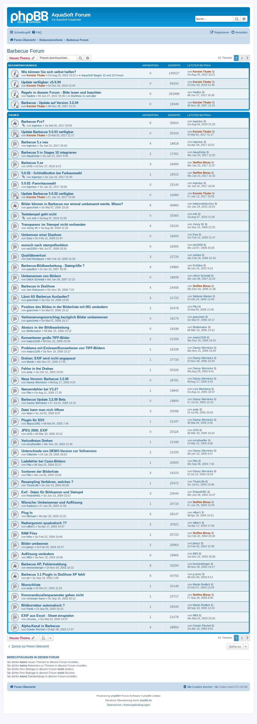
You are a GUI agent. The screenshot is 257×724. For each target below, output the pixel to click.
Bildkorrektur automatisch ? (43, 605)
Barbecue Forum (25, 51)
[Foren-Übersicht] (29, 16)
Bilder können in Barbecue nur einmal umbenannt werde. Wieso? (72, 204)
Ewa (29, 238)
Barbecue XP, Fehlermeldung (44, 564)
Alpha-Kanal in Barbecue (40, 626)
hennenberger (35, 567)
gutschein (32, 207)
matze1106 (33, 341)
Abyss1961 (33, 423)
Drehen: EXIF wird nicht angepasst (48, 358)
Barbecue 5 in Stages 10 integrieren (49, 152)
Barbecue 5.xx (32, 163)
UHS (29, 166)
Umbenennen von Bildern (41, 276)
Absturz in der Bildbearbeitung (45, 327)
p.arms (197, 574)
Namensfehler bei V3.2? (39, 389)
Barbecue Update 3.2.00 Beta (43, 399)
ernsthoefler (34, 444)
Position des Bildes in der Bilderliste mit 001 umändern (64, 307)
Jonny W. (32, 227)
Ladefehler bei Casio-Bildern (43, 461)
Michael (31, 516)
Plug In (27, 513)
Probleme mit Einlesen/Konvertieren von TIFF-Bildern (63, 348)
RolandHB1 (33, 495)
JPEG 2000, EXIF (34, 430)
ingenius (37, 125)
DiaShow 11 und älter (83, 95)
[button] (247, 58)
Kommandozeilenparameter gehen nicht (52, 595)
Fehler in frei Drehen (37, 369)
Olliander (32, 454)
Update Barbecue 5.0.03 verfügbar (47, 132)
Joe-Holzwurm (35, 289)
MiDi (29, 557)
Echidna (198, 265)
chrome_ (32, 619)
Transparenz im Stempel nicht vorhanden (53, 224)
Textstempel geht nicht (38, 214)
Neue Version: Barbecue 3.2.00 (45, 379)
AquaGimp (33, 155)
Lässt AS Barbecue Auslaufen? (45, 296)
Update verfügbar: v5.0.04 (41, 82)
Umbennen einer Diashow (41, 235)
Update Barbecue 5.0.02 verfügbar (47, 194)
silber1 (197, 512)
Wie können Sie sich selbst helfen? (48, 72)
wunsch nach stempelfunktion (44, 245)
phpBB (115, 695)
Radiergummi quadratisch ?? (44, 523)
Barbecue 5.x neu (34, 142)
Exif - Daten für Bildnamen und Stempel (52, 492)
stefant (197, 255)
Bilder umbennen (34, 544)
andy (30, 372)
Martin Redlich (201, 584)
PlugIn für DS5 (32, 420)
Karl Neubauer (35, 258)
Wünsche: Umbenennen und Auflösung (51, 502)
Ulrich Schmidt (35, 279)
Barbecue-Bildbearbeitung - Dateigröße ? (53, 266)
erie (34, 218)
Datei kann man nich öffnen (42, 410)
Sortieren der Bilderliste (39, 471)
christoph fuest (36, 598)
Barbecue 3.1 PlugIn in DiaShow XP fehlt (53, 574)
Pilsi (195, 306)
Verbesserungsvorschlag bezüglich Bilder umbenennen (64, 317)
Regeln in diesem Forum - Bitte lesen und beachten (61, 92)
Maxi (29, 413)
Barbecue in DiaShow (38, 286)
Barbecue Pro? (32, 122)
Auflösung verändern (37, 554)
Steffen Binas (202, 162)
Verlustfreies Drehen (37, 441)
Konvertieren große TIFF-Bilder (45, 338)
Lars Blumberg (202, 388)
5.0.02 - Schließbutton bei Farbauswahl (51, 173)
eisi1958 (32, 248)
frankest (32, 505)
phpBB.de (146, 700)
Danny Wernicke (203, 347)
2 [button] (242, 58)
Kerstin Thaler (36, 75)
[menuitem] (37, 32)
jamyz (30, 547)
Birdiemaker (34, 330)
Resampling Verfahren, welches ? (47, 482)
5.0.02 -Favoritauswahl (38, 183)
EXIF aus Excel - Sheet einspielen (47, 616)
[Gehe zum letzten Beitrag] (213, 71)
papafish (32, 269)
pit (28, 577)
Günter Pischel (36, 629)
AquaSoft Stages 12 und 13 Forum (102, 75)
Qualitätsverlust (33, 255)
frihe (29, 536)
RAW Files (29, 533)
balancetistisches (203, 203)
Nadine (31, 95)
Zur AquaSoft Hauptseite (66, 19)
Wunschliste (30, 585)
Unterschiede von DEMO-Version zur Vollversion (59, 451)
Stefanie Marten (202, 296)
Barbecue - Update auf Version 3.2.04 (49, 103)
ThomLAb (32, 485)
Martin (30, 361)
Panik (30, 608)
